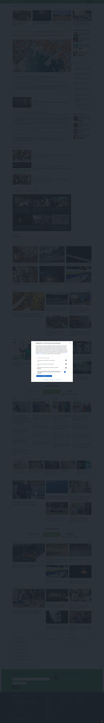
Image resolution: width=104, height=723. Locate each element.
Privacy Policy (58, 379)
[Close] (71, 343)
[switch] (65, 360)
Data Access (52, 379)
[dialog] (52, 361)
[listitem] (52, 357)
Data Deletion (46, 379)
